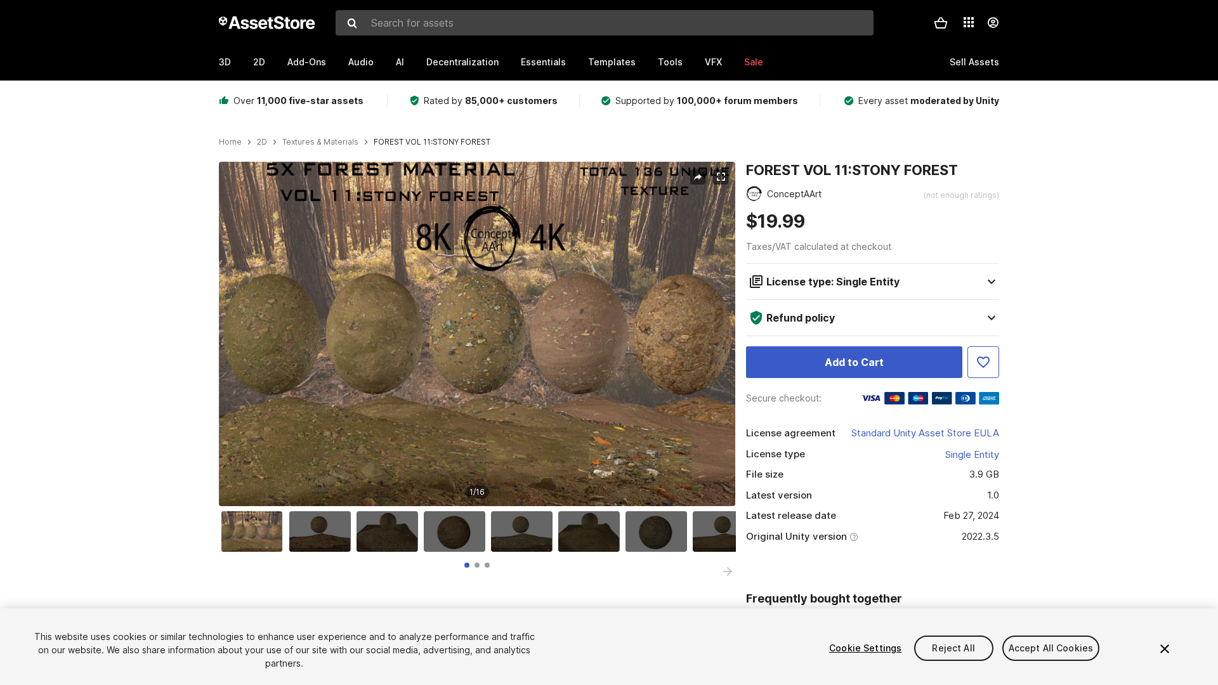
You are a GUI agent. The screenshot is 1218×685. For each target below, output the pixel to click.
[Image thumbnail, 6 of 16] (591, 531)
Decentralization (462, 61)
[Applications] (968, 22)
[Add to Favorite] (983, 362)
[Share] (697, 177)
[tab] (466, 565)
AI (400, 61)
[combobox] (605, 23)
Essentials (543, 61)
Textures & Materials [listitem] (320, 142)
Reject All (953, 648)
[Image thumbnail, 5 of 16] (524, 531)
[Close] (1164, 649)
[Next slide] (727, 571)
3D (225, 61)
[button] (940, 22)
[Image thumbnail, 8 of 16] (726, 531)
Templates (612, 61)
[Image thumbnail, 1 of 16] (255, 531)
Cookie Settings (865, 648)
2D (259, 61)
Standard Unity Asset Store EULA (925, 433)
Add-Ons (306, 61)
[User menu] (992, 22)
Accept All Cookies (1051, 648)
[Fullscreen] (720, 177)
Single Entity (972, 454)
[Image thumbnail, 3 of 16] (390, 531)
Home (230, 142)
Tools (670, 61)
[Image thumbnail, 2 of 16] (323, 531)
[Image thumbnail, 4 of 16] (457, 531)
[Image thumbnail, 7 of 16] (659, 531)
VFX (713, 61)
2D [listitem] (262, 142)
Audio (361, 61)
